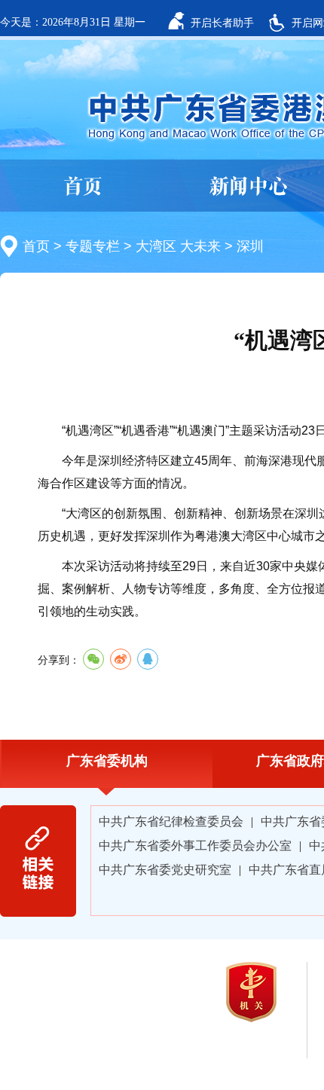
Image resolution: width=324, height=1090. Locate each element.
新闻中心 (248, 186)
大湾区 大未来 (178, 246)
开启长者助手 (222, 23)
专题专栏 (93, 246)
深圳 (250, 246)
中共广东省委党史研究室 (165, 869)
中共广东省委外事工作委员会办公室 (195, 845)
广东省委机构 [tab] (107, 760)
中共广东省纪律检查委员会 (171, 821)
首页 (82, 186)
